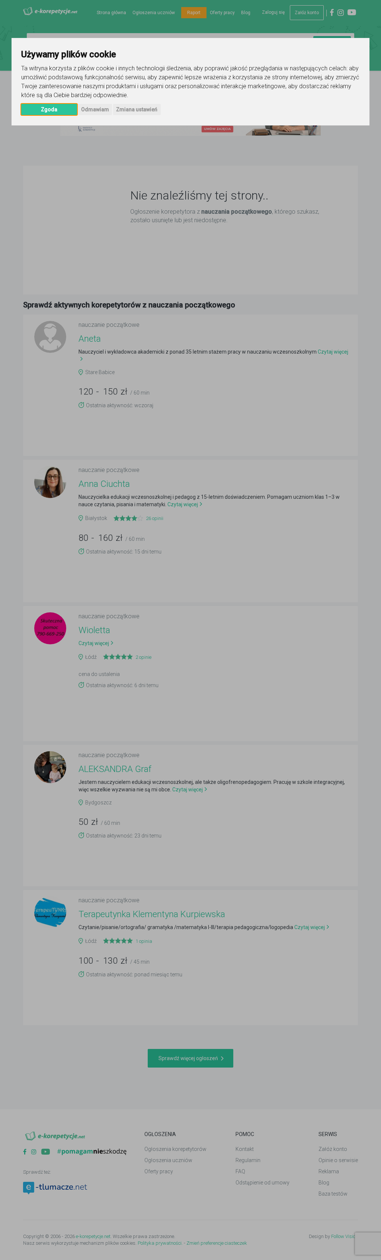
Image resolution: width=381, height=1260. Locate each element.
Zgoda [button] (49, 109)
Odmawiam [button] (95, 109)
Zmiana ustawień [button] (136, 109)
